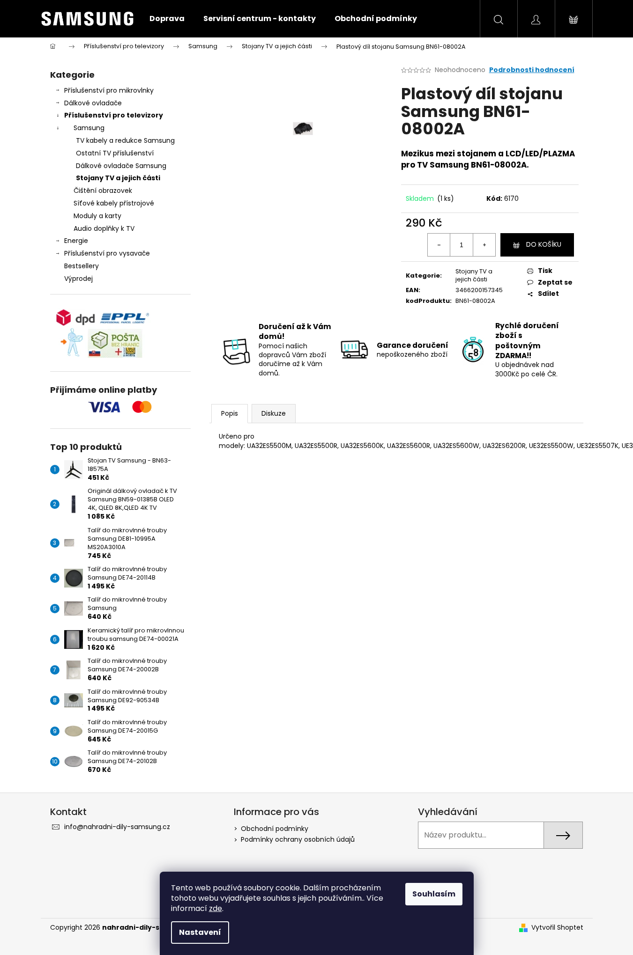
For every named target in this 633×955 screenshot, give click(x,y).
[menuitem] (167, 18)
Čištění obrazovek (103, 190)
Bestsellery (81, 266)
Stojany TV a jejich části (118, 178)
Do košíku (543, 244)
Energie (76, 240)
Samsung (89, 127)
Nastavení (200, 932)
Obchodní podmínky (274, 828)
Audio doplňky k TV (104, 228)
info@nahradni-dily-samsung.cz (117, 826)
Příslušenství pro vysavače (107, 253)
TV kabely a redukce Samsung (125, 140)
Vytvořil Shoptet (557, 927)
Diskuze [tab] (273, 413)
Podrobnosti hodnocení (531, 70)
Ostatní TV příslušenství (115, 153)
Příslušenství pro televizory (113, 115)
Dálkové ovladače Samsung (121, 165)
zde (215, 908)
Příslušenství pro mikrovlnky (109, 90)
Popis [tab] (229, 413)
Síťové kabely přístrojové (114, 203)
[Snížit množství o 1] (439, 245)
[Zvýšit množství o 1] (484, 245)
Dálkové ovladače (93, 103)
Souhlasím (433, 894)
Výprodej (78, 278)
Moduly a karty (97, 215)
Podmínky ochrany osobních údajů (298, 839)
